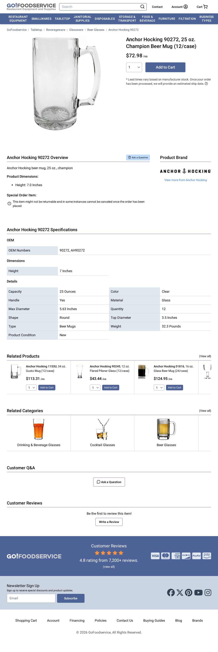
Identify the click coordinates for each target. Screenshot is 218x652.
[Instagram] (208, 593)
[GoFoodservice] (31, 7)
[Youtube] (198, 593)
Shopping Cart (26, 620)
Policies (100, 620)
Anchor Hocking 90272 (123, 29)
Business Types (206, 18)
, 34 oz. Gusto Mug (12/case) (46, 368)
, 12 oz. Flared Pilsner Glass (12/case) (110, 368)
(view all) (109, 566)
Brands (197, 620)
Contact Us (125, 620)
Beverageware (55, 29)
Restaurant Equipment (18, 18)
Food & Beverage (147, 18)
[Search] (142, 6)
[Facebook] (171, 593)
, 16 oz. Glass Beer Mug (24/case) (174, 368)
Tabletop (62, 18)
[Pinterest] (188, 593)
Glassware (76, 29)
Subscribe (70, 598)
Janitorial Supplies (83, 18)
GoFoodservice (17, 29)
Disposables (105, 18)
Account (53, 620)
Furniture (167, 18)
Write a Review (109, 522)
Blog (178, 620)
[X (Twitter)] (179, 593)
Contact (157, 6)
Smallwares (42, 18)
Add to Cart (165, 67)
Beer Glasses (95, 29)
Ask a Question (140, 157)
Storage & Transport (127, 18)
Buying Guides (154, 620)
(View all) (205, 356)
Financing (77, 620)
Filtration (187, 18)
